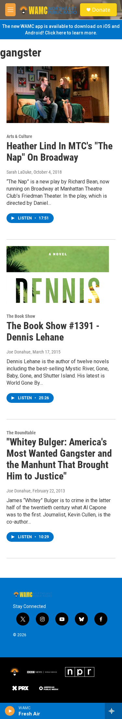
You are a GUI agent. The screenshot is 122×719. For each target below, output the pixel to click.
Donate (101, 10)
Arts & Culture (19, 136)
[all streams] (113, 711)
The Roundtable (21, 432)
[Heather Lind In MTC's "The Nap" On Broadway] (58, 94)
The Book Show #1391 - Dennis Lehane (53, 331)
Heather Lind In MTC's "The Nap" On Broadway (60, 151)
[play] (10, 711)
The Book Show (21, 316)
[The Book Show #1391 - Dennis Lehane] (58, 274)
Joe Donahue (19, 351)
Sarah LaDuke (19, 172)
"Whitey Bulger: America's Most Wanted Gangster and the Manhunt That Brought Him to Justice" (59, 458)
